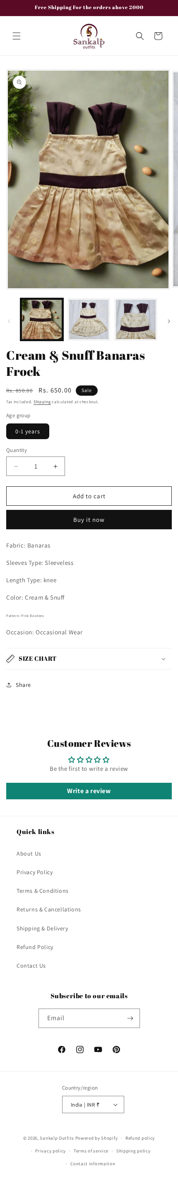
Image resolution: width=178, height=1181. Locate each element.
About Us (29, 853)
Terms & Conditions (43, 890)
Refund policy (140, 1138)
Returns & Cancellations (49, 909)
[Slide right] (169, 321)
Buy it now (89, 520)
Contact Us (31, 965)
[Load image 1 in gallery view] (41, 319)
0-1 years (27, 431)
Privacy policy (50, 1151)
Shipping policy (133, 1151)
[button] (16, 36)
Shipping (42, 401)
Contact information (92, 1164)
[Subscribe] (130, 1018)
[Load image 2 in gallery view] (89, 319)
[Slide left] (9, 321)
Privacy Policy (35, 872)
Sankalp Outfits (57, 1138)
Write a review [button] (89, 791)
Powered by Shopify (96, 1138)
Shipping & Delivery (42, 928)
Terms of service (91, 1151)
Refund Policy (35, 947)
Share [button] (23, 685)
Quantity (16, 450)
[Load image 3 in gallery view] (135, 319)
